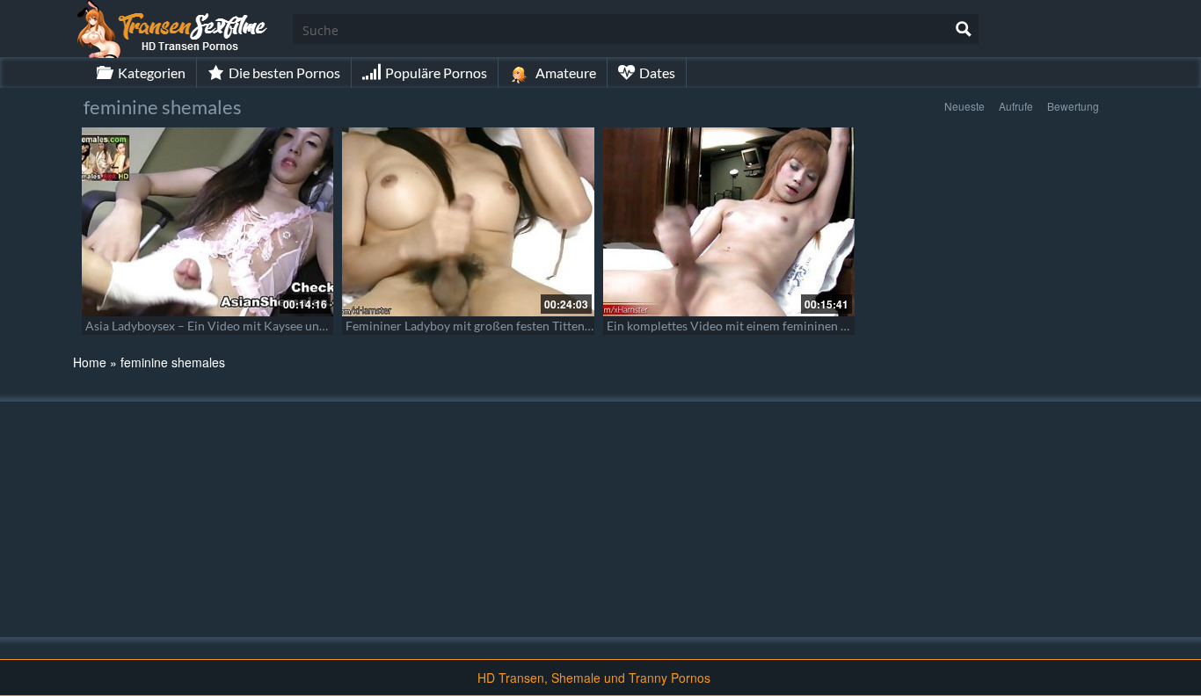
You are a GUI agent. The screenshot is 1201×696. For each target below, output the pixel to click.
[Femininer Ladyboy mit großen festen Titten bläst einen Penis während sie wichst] (467, 221)
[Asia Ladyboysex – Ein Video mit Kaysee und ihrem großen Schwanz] (207, 221)
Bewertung (1073, 105)
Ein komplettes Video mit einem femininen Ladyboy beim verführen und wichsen (826, 325)
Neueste (964, 105)
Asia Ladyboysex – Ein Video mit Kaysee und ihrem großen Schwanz (269, 325)
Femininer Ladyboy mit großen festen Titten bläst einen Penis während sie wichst (566, 325)
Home (89, 362)
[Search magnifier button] (964, 29)
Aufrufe (1016, 105)
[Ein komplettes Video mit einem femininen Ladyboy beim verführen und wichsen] (729, 221)
